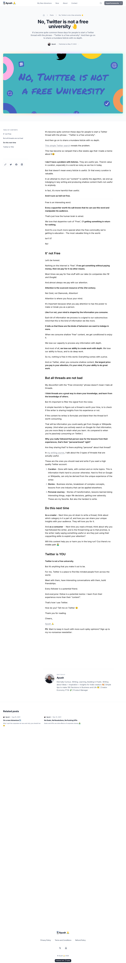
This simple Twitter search (57, 145)
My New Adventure (44, 3)
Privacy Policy (45, 940)
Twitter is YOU (8, 147)
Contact (74, 3)
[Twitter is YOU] (44, 553)
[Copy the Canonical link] (5, 164)
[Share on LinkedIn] (22, 164)
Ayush (54, 44)
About (65, 3)
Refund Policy (80, 940)
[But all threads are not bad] (44, 377)
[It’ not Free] (44, 252)
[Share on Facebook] (16, 164)
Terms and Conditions (63, 940)
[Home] (44, 15)
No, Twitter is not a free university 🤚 (71, 15)
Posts (52, 15)
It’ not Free (7, 134)
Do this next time (9, 143)
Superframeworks (112, 3)
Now (57, 3)
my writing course (55, 453)
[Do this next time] (44, 507)
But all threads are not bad (13, 138)
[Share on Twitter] (11, 164)
